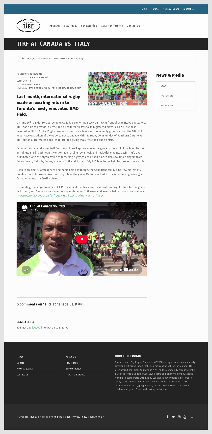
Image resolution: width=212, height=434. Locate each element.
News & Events (171, 8)
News (37, 84)
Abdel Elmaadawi (39, 77)
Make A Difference (112, 25)
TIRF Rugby (31, 416)
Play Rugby (70, 25)
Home (143, 8)
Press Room (167, 105)
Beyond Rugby (73, 368)
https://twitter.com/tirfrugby (86, 195)
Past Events (166, 96)
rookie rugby (58, 88)
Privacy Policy (79, 416)
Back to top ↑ (97, 416)
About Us (55, 25)
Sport (78, 88)
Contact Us (133, 25)
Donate (155, 8)
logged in (37, 327)
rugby (70, 88)
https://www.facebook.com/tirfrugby (39, 195)
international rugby (39, 88)
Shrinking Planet (61, 416)
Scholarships (89, 25)
